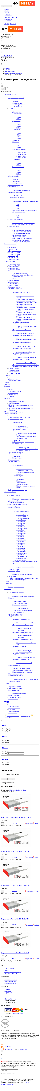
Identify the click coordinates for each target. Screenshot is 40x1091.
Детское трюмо (13, 285)
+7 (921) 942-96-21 (10, 24)
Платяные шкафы (14, 708)
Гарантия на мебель (10, 980)
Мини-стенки (12, 249)
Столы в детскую (13, 370)
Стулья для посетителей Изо (25, 567)
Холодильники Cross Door (20, 240)
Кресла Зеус (20, 541)
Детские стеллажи (14, 283)
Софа (14, 278)
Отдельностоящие (18, 212)
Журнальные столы (14, 687)
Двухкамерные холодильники (21, 233)
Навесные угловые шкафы (24, 470)
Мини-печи (16, 181)
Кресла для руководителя (20, 511)
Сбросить (4, 779)
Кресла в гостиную (14, 391)
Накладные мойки (22, 428)
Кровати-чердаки (17, 276)
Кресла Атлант (21, 516)
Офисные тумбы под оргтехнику (22, 574)
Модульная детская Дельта (21, 292)
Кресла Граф (20, 536)
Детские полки (13, 282)
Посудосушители (17, 440)
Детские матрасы (13, 280)
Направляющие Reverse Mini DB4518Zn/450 (15, 919)
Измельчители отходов (15, 185)
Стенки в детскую (14, 368)
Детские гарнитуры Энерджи (25, 352)
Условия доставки (10, 981)
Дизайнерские (16, 112)
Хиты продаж (25, 716)
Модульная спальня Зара (20, 654)
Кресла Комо (20, 545)
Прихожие (8, 583)
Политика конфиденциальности (11, 1041)
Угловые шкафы (13, 711)
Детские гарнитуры (14, 265)
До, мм (4, 742)
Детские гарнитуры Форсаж (25, 333)
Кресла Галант (21, 531)
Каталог (7, 9)
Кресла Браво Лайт (22, 528)
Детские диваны (13, 266)
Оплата (6, 11)
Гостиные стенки (10, 244)
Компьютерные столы (15, 688)
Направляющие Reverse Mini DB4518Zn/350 (15, 851)
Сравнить (29, 823)
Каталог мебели (9, 968)
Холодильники (13, 226)
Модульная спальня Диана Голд (22, 639)
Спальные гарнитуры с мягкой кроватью (25, 679)
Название (12, 790)
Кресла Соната (21, 558)
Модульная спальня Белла (21, 619)
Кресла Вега (20, 530)
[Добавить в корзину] (2, 823)
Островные (16, 140)
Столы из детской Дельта (24, 317)
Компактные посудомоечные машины (24, 210)
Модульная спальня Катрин (21, 659)
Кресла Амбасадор (22, 515)
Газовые (15, 101)
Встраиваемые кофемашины (21, 190)
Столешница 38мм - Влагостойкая (27, 449)
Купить (14, 823)
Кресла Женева (21, 540)
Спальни (7, 589)
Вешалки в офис (14, 495)
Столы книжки (13, 699)
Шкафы (7, 702)
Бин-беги (11, 389)
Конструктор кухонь (10, 17)
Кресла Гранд (20, 535)
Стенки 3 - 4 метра (14, 254)
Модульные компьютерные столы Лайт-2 (25, 366)
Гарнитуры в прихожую (16, 587)
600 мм (18, 117)
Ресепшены (12, 576)
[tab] (20, 725)
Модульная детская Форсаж (21, 330)
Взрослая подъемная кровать (21, 668)
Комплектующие (9, 71)
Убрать (37, 823)
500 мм (18, 124)
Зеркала (6, 382)
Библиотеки (12, 247)
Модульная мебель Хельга (21, 359)
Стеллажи (11, 709)
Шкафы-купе (12, 713)
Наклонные (16, 129)
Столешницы (17, 443)
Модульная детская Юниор (21, 354)
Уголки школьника (14, 372)
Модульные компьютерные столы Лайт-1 (25, 365)
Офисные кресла (14, 507)
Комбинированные (18, 105)
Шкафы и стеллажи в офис (16, 579)
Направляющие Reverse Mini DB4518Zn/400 (15, 885)
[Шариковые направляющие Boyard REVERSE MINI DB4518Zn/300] (16, 814)
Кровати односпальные (19, 603)
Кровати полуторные (19, 605)
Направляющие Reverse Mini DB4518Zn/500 (15, 953)
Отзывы (7, 14)
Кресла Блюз (20, 523)
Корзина (7, 1049)
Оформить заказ (23, 1049)
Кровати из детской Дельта (25, 299)
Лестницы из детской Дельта (25, 301)
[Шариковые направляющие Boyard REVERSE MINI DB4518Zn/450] (16, 916)
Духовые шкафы (14, 176)
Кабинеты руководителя (16, 502)
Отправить (12, 779)
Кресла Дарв (20, 538)
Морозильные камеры (19, 235)
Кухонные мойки (18, 422)
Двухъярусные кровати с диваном (23, 596)
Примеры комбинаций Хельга (26, 363)
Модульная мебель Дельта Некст (26, 307)
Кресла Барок (20, 521)
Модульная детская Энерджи (22, 348)
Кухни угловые (17, 458)
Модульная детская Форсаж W (22, 335)
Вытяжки (11, 108)
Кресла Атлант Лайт (22, 518)
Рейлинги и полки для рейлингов (23, 442)
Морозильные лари (18, 237)
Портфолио (8, 19)
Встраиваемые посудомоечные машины (25, 201)
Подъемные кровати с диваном (22, 672)
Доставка (7, 12)
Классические (17, 113)
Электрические (17, 106)
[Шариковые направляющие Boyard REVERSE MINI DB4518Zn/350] (16, 848)
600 (17, 208)
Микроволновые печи (15, 192)
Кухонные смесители (19, 429)
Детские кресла (13, 268)
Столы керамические (19, 693)
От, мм (4, 740)
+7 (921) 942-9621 (6, 56)
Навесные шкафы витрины (25, 472)
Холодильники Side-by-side (21, 242)
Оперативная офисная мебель (17, 504)
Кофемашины (13, 186)
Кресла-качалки (13, 393)
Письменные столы (14, 697)
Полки (18, 474)
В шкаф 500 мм (21, 153)
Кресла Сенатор (21, 556)
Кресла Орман (21, 551)
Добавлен (19, 790)
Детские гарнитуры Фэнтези (25, 346)
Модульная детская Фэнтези (21, 342)
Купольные (16, 121)
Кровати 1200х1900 (22, 608)
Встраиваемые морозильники (21, 230)
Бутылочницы (20, 479)
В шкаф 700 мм (21, 156)
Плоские (15, 142)
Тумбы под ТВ (13, 257)
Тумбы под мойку (22, 484)
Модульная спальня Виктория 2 (22, 632)
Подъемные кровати (18, 612)
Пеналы (18, 481)
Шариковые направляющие (13, 73)
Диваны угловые (13, 379)
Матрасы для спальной (15, 614)
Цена (25, 790)
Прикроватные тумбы (15, 674)
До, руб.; (5, 731)
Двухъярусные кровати (19, 273)
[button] (20, 725)
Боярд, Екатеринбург (11, 774)
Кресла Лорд (20, 550)
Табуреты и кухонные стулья (17, 490)
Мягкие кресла (13, 394)
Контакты (7, 21)
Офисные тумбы (14, 571)
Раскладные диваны (14, 380)
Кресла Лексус (21, 546)
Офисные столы (13, 569)
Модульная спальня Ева (20, 646)
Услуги (6, 970)
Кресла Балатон (21, 520)
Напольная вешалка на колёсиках (23, 499)
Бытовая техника (10, 94)
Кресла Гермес (21, 533)
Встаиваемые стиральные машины (23, 223)
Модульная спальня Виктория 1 (22, 625)
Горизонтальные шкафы (24, 469)
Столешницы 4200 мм (23, 450)
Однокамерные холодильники (22, 238)
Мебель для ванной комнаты (13, 412)
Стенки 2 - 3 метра (14, 252)
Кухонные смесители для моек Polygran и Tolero (26, 437)
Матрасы (7, 398)
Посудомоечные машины (16, 197)
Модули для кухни (14, 461)
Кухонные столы (13, 460)
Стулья (6, 701)
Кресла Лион (20, 548)
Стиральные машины (15, 219)
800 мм (18, 136)
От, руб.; (5, 729)
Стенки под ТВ (13, 256)
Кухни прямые (17, 456)
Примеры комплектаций (24, 663)
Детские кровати (14, 270)
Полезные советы (10, 983)
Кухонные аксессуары (15, 419)
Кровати (11, 598)
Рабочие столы (21, 482)
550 (17, 206)
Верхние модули (18, 465)
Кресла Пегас (20, 555)
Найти (3, 89)
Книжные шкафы (14, 706)
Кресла (7, 386)
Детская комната (10, 261)
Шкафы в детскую (14, 373)
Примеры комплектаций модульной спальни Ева (24, 651)
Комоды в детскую (14, 287)
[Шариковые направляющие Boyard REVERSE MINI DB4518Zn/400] (16, 882)
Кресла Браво (20, 526)
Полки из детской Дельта (24, 312)
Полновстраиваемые (19, 149)
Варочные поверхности (16, 98)
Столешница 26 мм (22, 447)
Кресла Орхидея (21, 553)
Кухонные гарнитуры (15, 452)
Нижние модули (18, 476)
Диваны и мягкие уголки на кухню (19, 417)
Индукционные (17, 103)
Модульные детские (15, 288)
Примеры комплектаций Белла (26, 623)
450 (17, 205)
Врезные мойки (21, 426)
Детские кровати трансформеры (22, 275)
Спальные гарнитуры (15, 675)
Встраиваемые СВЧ (18, 195)
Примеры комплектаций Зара (25, 657)
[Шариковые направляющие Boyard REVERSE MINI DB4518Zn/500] (16, 949)
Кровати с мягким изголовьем (22, 610)
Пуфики (11, 396)
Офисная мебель (10, 492)
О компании (8, 16)
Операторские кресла (19, 560)
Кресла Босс (20, 525)
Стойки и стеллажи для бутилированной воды (23, 578)
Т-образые (16, 159)
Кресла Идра (20, 543)
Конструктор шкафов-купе (12, 972)
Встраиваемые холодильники (21, 232)
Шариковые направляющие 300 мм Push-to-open (16, 817)
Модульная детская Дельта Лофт (26, 302)
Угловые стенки (13, 259)
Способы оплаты (17, 1013)
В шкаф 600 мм (21, 154)
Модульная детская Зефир (21, 322)
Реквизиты (7, 991)
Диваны (7, 375)
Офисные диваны (14, 506)
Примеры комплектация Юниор (26, 357)
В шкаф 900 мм (21, 157)
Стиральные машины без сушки (22, 224)
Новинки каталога (13, 716)
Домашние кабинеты (15, 501)
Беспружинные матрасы (16, 401)
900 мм (18, 119)
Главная (6, 68)
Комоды (7, 384)
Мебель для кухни (10, 413)
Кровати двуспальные (19, 601)
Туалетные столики (14, 681)
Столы (6, 683)
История (7, 989)
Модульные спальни (15, 616)
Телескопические (18, 167)
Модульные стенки (14, 251)
